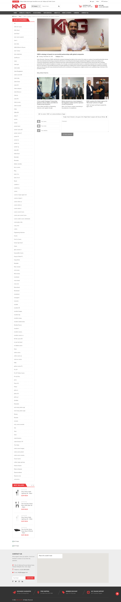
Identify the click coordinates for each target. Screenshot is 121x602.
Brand (15, 181)
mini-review (16, 270)
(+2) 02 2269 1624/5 (103, 7)
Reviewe (16, 417)
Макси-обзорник (18, 469)
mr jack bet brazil (18, 342)
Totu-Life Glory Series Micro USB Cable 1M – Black (27, 505)
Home (15, 16)
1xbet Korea (17, 81)
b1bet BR (16, 150)
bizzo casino (17, 167)
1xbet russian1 (17, 105)
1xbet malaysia (17, 88)
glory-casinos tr (17, 249)
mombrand (16, 277)
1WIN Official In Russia (19, 47)
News (20, 16)
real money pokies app (19, 407)
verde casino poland (19, 452)
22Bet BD (16, 112)
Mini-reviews (17, 273)
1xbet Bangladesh (18, 71)
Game (15, 246)
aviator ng (16, 146)
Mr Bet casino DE (18, 338)
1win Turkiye (17, 50)
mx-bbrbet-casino (18, 345)
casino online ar (18, 205)
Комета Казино (17, 465)
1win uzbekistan (18, 54)
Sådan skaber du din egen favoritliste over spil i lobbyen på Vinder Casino (37, 1)
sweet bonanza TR (18, 441)
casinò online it (17, 208)
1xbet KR (16, 85)
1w (14, 23)
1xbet (15, 61)
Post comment (68, 134)
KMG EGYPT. (19, 600)
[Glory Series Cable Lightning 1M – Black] (17, 492)
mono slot (16, 284)
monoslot (16, 301)
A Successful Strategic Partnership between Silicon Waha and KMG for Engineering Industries (47, 103)
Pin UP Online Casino (19, 373)
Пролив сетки (17, 476)
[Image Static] (15, 541)
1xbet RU (16, 98)
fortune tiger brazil (18, 242)
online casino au (18, 356)
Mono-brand (17, 287)
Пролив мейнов (18, 472)
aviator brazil (17, 126)
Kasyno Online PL (18, 256)
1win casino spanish (19, 37)
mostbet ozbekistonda (19, 321)
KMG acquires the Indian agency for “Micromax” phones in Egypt (96, 102)
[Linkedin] (22, 581)
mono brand (17, 280)
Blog (15, 170)
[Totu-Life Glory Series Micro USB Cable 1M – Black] (17, 504)
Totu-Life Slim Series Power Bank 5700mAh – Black (27, 531)
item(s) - (87, 6)
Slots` (15, 434)
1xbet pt (16, 95)
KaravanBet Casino (18, 253)
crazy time (16, 225)
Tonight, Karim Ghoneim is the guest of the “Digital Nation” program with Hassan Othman (84, 117)
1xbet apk (16, 64)
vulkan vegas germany (19, 462)
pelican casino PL (18, 366)
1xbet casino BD (18, 74)
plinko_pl (16, 397)
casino (15, 191)
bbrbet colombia (18, 164)
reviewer (16, 421)
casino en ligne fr (18, 198)
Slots (15, 431)
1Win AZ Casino (18, 26)
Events (15, 235)
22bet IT (16, 116)
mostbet (16, 304)
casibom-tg (16, 188)
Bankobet (16, 157)
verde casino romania (19, 455)
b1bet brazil (17, 153)
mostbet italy (17, 314)
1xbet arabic (17, 68)
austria (15, 119)
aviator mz (16, 143)
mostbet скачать (18, 332)
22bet (15, 109)
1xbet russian (17, 102)
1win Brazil (16, 33)
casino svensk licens (19, 212)
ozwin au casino (18, 359)
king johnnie (17, 259)
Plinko (15, 386)
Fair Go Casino (17, 239)
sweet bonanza (17, 438)
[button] (31, 485)
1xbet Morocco (17, 92)
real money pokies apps (19, 410)
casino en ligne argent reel (20, 194)
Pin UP (15, 369)
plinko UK (16, 393)
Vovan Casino (17, 458)
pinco (15, 380)
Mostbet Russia (18, 325)
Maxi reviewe (17, 266)
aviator (15, 122)
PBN (15, 362)
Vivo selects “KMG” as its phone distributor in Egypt (52, 114)
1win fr (15, 40)
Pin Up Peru (17, 376)
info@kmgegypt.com (23, 572)
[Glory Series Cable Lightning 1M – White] (17, 518)
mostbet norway (18, 318)
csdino (15, 229)
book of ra (16, 174)
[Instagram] (19, 581)
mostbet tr (16, 328)
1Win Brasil (17, 30)
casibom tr (16, 184)
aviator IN (16, 136)
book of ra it (17, 177)
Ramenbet (16, 404)
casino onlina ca (18, 201)
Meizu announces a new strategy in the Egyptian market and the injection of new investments (72, 103)
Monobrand (16, 290)
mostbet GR (17, 308)
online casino (17, 352)
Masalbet (16, 263)
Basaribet (16, 160)
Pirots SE (16, 383)
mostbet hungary (18, 311)
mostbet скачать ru (18, 335)
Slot (15, 428)
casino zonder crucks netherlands (22, 218)
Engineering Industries (19, 232)
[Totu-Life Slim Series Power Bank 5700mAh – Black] (17, 530)
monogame (16, 297)
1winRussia (17, 57)
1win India (16, 44)
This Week (16, 445)
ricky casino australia (19, 424)
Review (16, 414)
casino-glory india (18, 222)
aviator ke (16, 140)
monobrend (16, 294)
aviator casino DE (18, 129)
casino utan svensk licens (20, 215)
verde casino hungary (19, 448)
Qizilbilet (16, 400)
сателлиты (16, 479)
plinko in (16, 390)
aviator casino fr (18, 133)
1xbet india (16, 78)
